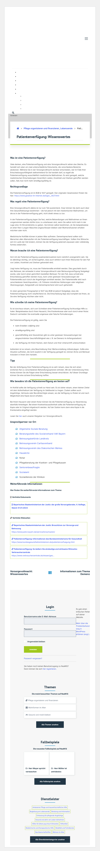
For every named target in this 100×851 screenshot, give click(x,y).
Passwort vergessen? (33, 658)
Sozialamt (24, 472)
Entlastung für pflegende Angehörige (50, 815)
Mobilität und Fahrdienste (64, 828)
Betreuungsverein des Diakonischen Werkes (40, 448)
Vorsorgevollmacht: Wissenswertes (21, 573)
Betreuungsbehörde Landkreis (34, 438)
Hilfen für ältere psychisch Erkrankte (45, 824)
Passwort (28, 629)
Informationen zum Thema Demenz (75, 573)
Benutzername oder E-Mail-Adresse (40, 616)
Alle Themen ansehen (50, 724)
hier (20, 416)
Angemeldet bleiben (36, 641)
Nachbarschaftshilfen (43, 832)
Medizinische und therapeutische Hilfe (40, 828)
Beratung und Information (60, 811)
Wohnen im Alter (58, 832)
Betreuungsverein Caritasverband (35, 443)
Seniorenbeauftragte (29, 467)
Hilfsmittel (64, 824)
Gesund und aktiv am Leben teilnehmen (49, 820)
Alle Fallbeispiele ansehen (50, 781)
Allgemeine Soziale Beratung (33, 429)
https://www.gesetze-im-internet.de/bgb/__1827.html (36, 196)
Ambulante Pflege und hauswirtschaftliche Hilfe (50, 807)
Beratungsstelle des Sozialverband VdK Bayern (42, 433)
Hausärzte (24, 453)
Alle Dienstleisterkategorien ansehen (50, 839)
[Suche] (13, 113)
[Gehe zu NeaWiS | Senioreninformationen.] (18, 128)
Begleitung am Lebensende (40, 811)
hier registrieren (49, 669)
